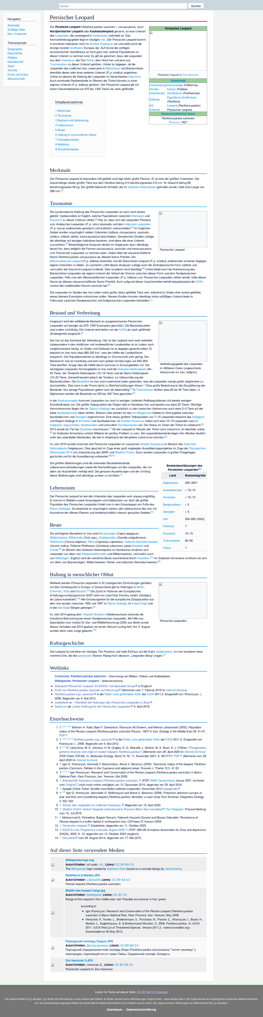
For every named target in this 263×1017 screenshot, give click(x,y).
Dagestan (56, 425)
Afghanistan (112, 68)
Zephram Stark (116, 869)
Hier (45, 998)
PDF (62, 735)
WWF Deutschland (162, 780)
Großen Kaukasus (101, 44)
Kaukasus (68, 60)
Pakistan (168, 526)
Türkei (90, 60)
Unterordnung (157, 85)
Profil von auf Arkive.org (86, 690)
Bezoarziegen (107, 533)
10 (112, 455)
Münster (80, 591)
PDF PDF (173, 756)
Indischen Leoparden (137, 224)
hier (30, 998)
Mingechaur (144, 413)
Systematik (178, 80)
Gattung (154, 99)
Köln (66, 591)
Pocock (174, 122)
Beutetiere (83, 381)
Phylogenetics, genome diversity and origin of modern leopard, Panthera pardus (133, 750)
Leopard (172, 105)
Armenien (85, 421)
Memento (129, 690)
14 (94, 629)
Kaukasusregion (68, 400)
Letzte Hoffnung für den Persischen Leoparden (101, 706)
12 (88, 590)
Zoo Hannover (190, 74)
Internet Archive (176, 690)
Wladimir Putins (124, 452)
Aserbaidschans (67, 413)
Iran (103, 39)
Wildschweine (58, 537)
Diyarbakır (86, 429)
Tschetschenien (128, 425)
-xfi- (101, 864)
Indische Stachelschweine (141, 542)
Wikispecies (78, 869)
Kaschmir (134, 76)
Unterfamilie (156, 93)
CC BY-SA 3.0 (125, 864)
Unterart (154, 110)
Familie (153, 89)
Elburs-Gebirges (60, 508)
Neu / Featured (17, 34)
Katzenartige (175, 85)
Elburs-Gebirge (117, 603)
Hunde (54, 550)
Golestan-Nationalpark (142, 187)
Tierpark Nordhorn (94, 614)
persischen (85, 655)
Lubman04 (93, 879)
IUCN (199, 281)
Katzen (171, 89)
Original (70, 785)
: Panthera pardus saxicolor (80, 676)
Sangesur (198, 417)
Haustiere (143, 558)
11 (151, 557)
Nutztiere (137, 546)
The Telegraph (174, 809)
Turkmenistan (58, 64)
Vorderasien (100, 35)
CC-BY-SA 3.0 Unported (152, 992)
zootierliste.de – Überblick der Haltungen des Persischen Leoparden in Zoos (102, 702)
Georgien (80, 417)
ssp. (74, 694)
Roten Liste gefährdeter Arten (123, 694)
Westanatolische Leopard (66, 261)
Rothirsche (57, 542)
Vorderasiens (164, 651)
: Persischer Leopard (77, 681)
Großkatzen (174, 93)
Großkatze (76, 48)
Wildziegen (62, 558)
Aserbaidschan (172, 490)
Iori (134, 413)
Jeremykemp (173, 869)
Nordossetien (89, 425)
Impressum (114, 1009)
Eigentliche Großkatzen (182, 97)
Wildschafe (76, 537)
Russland (169, 533)
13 (78, 598)
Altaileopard (94, 895)
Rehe (91, 542)
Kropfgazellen (107, 537)
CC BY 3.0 (120, 895)
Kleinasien (137, 216)
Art (151, 105)
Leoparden (62, 35)
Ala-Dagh (64, 607)
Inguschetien (72, 425)
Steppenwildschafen (94, 554)
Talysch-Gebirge (99, 408)
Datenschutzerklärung (141, 1009)
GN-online (68, 838)
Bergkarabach (172, 504)
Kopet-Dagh (139, 603)
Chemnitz (56, 591)
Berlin (140, 587)
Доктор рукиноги (97, 945)
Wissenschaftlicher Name (178, 114)
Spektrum (61, 706)
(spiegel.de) (170, 789)
